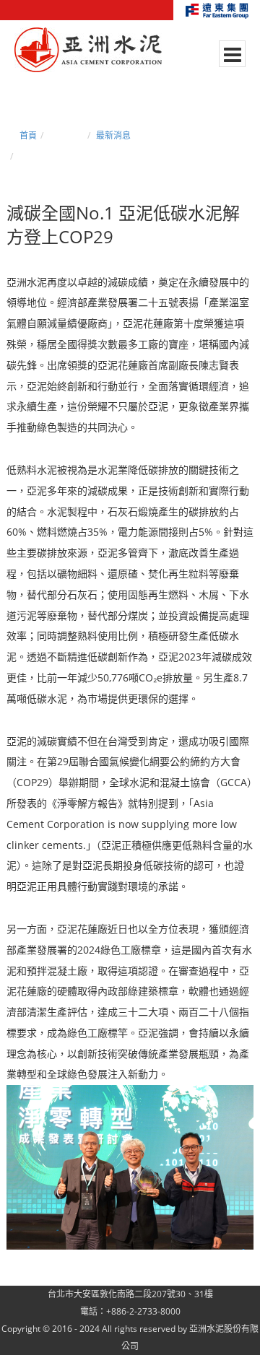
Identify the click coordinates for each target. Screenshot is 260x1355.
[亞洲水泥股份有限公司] (88, 50)
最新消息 (113, 135)
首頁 (28, 135)
